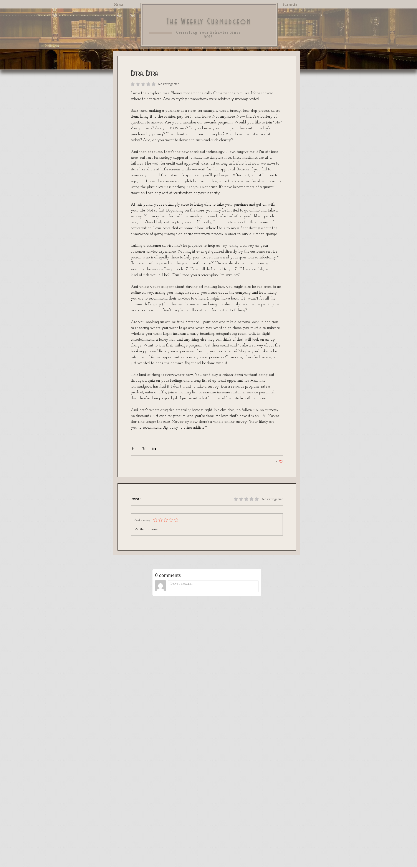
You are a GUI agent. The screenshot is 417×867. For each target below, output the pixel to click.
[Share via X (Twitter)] (143, 448)
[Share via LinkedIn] (154, 448)
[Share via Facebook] (133, 448)
